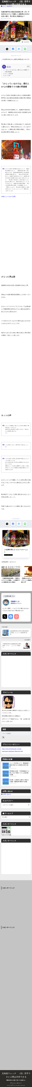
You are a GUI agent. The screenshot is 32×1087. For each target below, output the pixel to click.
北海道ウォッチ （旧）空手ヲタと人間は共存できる (16, 2)
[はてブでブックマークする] (19, 49)
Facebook (11, 619)
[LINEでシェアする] (25, 49)
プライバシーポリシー (16, 1083)
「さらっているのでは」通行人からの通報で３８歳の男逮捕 (17, 70)
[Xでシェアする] (7, 49)
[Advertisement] (16, 221)
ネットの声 (7, 75)
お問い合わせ (7, 794)
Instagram (16, 619)
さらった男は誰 (9, 73)
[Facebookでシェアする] (13, 49)
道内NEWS (13, 562)
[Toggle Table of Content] (27, 66)
